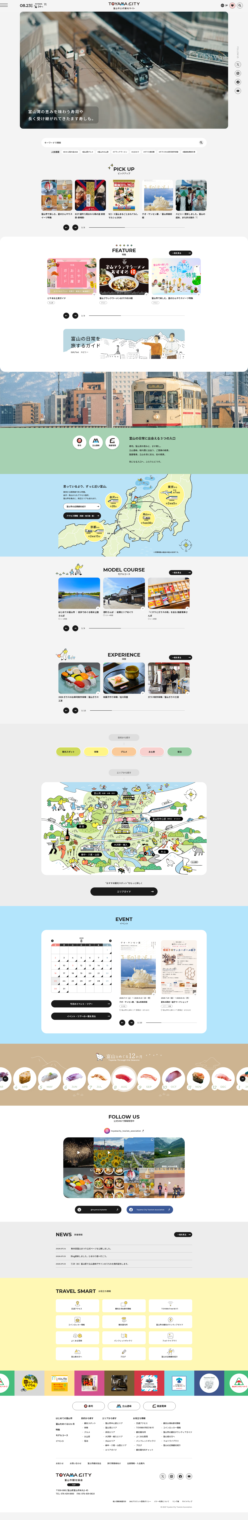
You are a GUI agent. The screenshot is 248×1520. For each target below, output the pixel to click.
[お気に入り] (232, 6)
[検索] (201, 142)
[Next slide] (75, 227)
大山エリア (110, 1440)
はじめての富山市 (64, 1418)
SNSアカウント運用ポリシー (140, 1501)
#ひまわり (135, 152)
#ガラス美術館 (149, 152)
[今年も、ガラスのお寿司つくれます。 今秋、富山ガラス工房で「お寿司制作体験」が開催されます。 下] (78, 1183)
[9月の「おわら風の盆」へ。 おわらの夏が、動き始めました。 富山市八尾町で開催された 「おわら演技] (169, 1183)
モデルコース (62, 1435)
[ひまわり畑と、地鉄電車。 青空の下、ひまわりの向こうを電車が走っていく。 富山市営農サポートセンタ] (109, 1152)
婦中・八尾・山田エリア (116, 1445)
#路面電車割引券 (189, 152)
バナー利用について (161, 1501)
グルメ (124, 751)
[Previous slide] (66, 227)
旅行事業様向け (114, 1463)
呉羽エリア (110, 1432)
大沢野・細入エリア (114, 1436)
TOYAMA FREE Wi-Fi (145, 1427)
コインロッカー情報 (172, 1427)
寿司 (79, 445)
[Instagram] (238, 73)
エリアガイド (111, 1449)
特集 (58, 1429)
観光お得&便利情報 (171, 1423)
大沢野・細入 (120, 845)
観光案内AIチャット (144, 1449)
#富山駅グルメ (87, 152)
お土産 (152, 751)
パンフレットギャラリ (146, 1440)
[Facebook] (238, 82)
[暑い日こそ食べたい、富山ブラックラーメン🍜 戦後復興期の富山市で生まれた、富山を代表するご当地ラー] (109, 1183)
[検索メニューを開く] (240, 6)
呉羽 (81, 826)
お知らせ (60, 1463)
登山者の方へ (169, 1436)
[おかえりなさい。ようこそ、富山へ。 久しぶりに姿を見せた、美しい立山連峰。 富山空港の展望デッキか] (139, 1152)
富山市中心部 (166, 819)
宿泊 (179, 751)
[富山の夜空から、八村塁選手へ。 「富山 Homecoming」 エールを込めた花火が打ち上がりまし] (78, 1152)
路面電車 (112, 445)
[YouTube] (238, 91)
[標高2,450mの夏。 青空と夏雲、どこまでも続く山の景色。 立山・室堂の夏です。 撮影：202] (169, 1152)
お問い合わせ (75, 1463)
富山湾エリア (111, 1427)
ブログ (139, 1445)
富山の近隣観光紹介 (172, 1445)
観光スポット (68, 751)
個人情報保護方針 (119, 1501)
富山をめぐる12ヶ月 (65, 1423)
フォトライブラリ (171, 1440)
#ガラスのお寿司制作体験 (168, 152)
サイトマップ (187, 1501)
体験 (96, 751)
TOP (73, 1485)
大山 (163, 852)
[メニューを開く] (4, 5)
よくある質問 (142, 1436)
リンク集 (175, 1501)
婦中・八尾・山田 (90, 854)
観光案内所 (141, 1432)
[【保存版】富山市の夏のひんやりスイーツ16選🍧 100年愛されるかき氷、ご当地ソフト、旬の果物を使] (139, 1183)
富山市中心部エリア (114, 1423)
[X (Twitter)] (238, 64)
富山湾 (104, 793)
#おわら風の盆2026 (70, 152)
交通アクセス (142, 1423)
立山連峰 (95, 445)
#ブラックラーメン (120, 152)
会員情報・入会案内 (136, 1463)
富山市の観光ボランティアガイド (177, 1432)
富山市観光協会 (94, 1463)
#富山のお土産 (103, 152)
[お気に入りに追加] (94, 295)
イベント (60, 1440)
